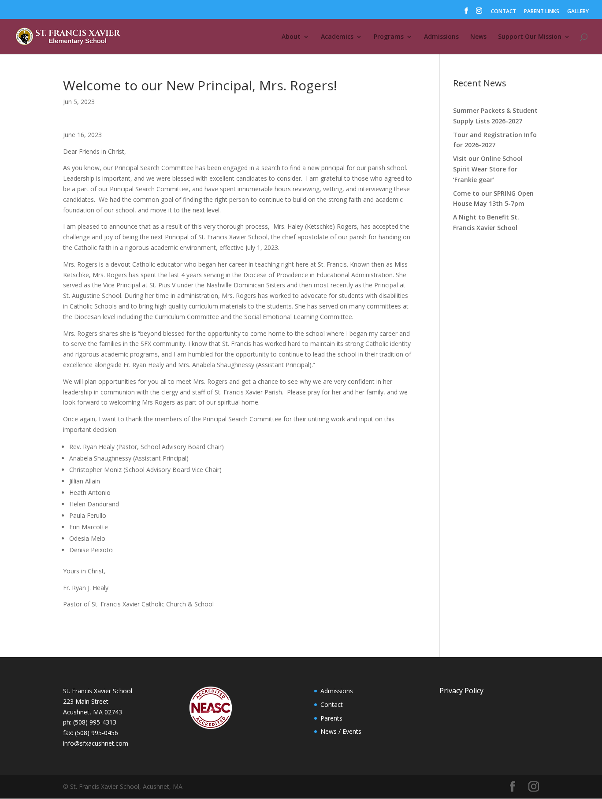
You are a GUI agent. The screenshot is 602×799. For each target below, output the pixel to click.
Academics (337, 37)
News (478, 37)
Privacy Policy (461, 690)
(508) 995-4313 (94, 722)
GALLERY (578, 12)
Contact (331, 704)
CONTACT (503, 12)
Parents (331, 718)
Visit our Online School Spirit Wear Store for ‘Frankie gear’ (488, 169)
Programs (389, 37)
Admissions (441, 37)
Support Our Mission (529, 37)
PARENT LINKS (541, 12)
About (291, 37)
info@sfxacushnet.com (95, 743)
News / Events (340, 731)
